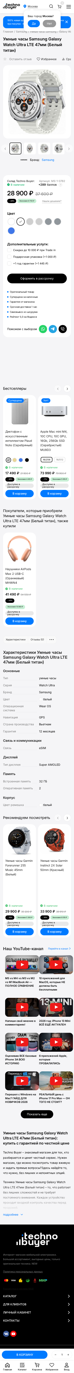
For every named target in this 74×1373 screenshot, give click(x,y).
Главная (8, 31)
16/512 (59, 459)
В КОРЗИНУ (24, 1354)
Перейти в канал (58, 948)
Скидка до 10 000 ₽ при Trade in (34, 250)
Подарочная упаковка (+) (34, 256)
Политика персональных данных (23, 1271)
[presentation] (9, 102)
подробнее (11, 1214)
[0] (59, 6)
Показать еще (37, 1114)
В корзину (20, 493)
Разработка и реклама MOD (18, 1288)
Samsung (21, 31)
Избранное (49, 59)
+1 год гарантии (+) (30, 263)
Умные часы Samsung (43, 31)
